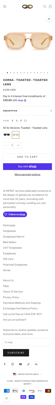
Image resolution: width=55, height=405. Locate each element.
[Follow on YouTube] (20, 364)
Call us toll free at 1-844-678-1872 (22, 314)
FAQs (6, 286)
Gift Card (8, 258)
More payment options (27, 174)
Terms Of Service (13, 291)
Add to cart (27, 156)
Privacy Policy (11, 297)
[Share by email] (25, 120)
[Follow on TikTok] (28, 364)
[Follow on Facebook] (4, 364)
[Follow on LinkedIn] (36, 364)
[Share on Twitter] (17, 120)
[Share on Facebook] (12, 120)
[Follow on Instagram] (12, 364)
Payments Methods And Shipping (22, 302)
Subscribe (16, 352)
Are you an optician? (14, 319)
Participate (9, 225)
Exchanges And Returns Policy (20, 308)
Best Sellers (9, 242)
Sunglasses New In (13, 236)
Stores (6, 270)
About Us (8, 280)
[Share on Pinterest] (21, 120)
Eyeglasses (9, 253)
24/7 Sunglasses (12, 247)
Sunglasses (9, 230)
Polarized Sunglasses (15, 264)
